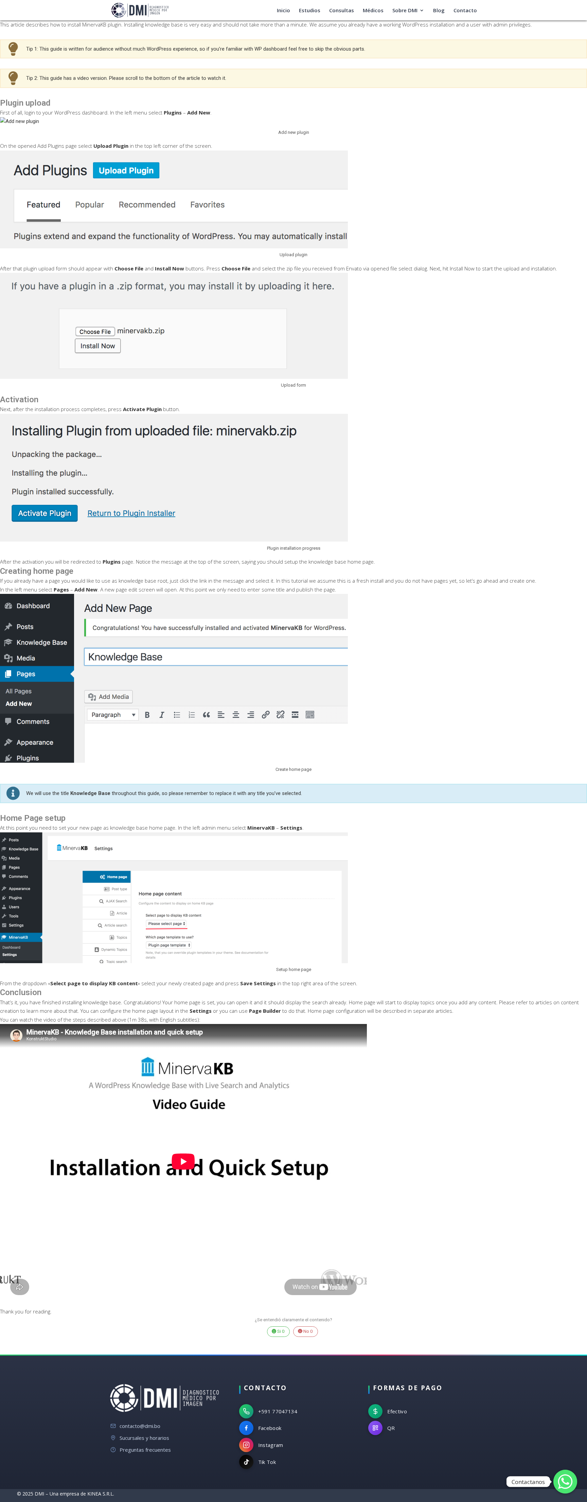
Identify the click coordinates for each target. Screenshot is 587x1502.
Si (280, 1331)
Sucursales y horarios (144, 1437)
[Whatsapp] (565, 1482)
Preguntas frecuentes (145, 1449)
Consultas (341, 11)
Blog (439, 11)
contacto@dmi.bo (140, 1426)
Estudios (309, 11)
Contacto (465, 11)
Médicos (373, 11)
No (307, 1331)
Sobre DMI (404, 11)
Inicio (283, 11)
